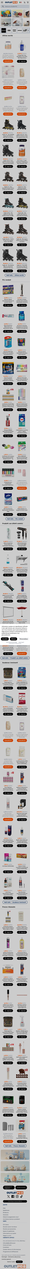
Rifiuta (13, 639)
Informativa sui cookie (11, 642)
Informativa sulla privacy (15, 643)
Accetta (4, 639)
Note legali (21, 642)
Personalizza (24, 639)
